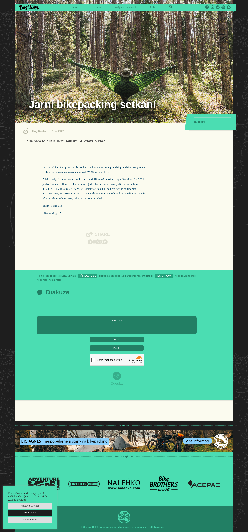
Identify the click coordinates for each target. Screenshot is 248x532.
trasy (76, 7)
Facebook (207, 7)
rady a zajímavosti (125, 7)
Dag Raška (39, 131)
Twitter (218, 7)
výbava (97, 7)
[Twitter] (105, 241)
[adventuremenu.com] (44, 483)
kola (152, 7)
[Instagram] (97, 241)
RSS (229, 7)
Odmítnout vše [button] (30, 519)
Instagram (212, 7)
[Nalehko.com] (124, 483)
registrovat (164, 275)
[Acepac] (204, 483)
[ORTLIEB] (84, 483)
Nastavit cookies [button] (30, 505)
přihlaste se (87, 275)
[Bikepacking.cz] (29, 7)
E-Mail (223, 7)
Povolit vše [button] (30, 512)
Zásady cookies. (17, 499)
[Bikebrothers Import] (164, 483)
